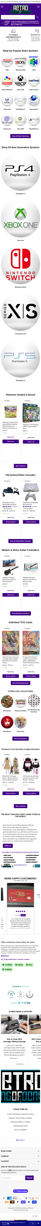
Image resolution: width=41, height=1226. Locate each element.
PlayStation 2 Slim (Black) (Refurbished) (9, 504)
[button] (19, 940)
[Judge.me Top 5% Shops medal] (29, 996)
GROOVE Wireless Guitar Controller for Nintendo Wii (30, 580)
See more (20, 1066)
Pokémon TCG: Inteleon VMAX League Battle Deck (31, 427)
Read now (13, 1060)
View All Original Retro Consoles (20, 541)
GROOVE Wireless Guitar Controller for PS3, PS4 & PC (9, 580)
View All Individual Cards (21, 684)
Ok (32, 1223)
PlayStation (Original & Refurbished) (30, 504)
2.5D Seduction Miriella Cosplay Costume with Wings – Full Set (31, 780)
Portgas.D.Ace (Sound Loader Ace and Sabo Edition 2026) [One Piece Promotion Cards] (31, 661)
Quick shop (10, 437)
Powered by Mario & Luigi (20, 1212)
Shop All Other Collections (20, 136)
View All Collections (20, 740)
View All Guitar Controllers (20, 614)
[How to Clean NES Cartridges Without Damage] (14, 1026)
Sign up (29, 1180)
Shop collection (20, 466)
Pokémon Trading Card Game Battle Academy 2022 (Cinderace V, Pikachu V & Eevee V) (10, 425)
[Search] (37, 17)
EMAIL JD (8, 848)
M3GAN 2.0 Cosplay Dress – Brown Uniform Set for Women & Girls (10, 780)
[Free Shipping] (13, 35)
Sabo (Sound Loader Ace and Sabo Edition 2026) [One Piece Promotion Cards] (10, 661)
